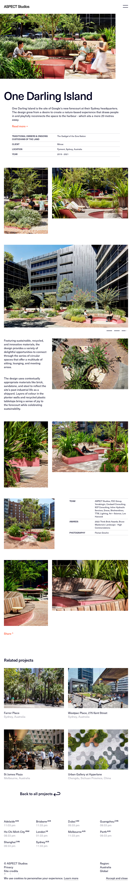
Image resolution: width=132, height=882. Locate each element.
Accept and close (117, 878)
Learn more (71, 878)
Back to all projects (36, 794)
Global (104, 871)
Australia (105, 867)
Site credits (11, 871)
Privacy (8, 867)
